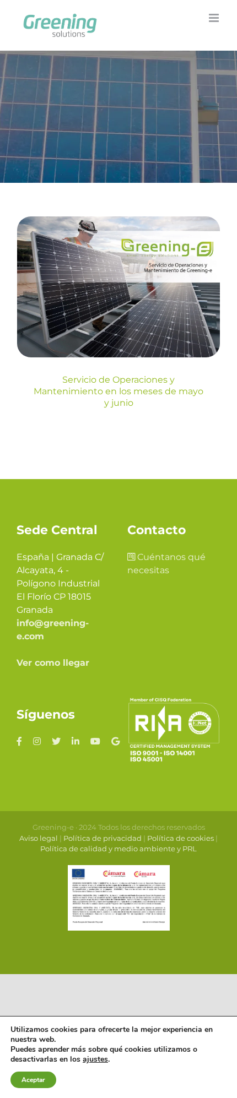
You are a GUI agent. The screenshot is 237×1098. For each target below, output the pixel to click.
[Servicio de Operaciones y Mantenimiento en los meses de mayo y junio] (118, 286)
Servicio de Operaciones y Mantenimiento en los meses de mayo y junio (118, 391)
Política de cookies (180, 838)
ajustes (95, 1059)
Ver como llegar (53, 662)
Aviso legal (38, 838)
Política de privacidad (102, 838)
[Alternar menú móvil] (214, 18)
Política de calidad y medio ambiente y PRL (118, 848)
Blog (118, 324)
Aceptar (33, 1079)
